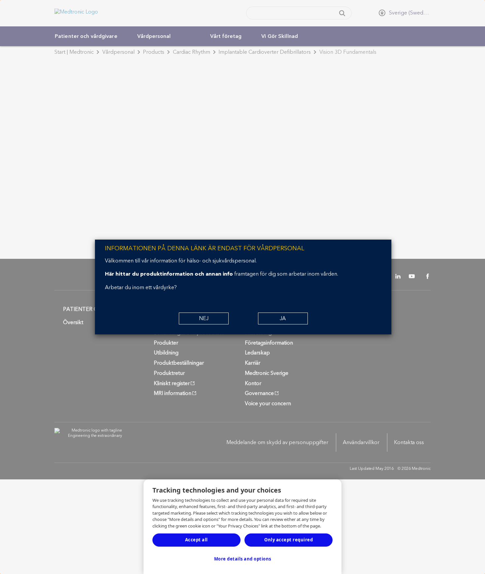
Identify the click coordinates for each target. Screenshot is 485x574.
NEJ (204, 318)
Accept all (196, 540)
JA (283, 318)
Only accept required (288, 540)
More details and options (242, 559)
